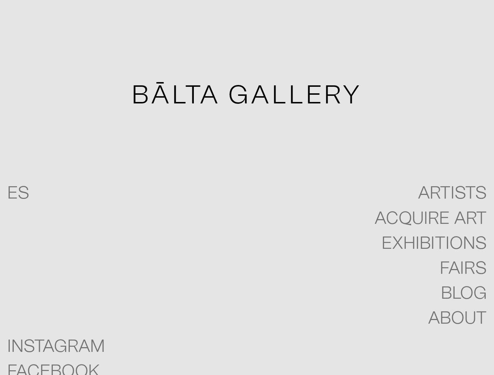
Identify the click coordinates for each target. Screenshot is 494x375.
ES (18, 193)
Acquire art (430, 218)
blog (464, 293)
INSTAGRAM (56, 346)
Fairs (463, 268)
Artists (452, 193)
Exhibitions (434, 243)
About (457, 318)
